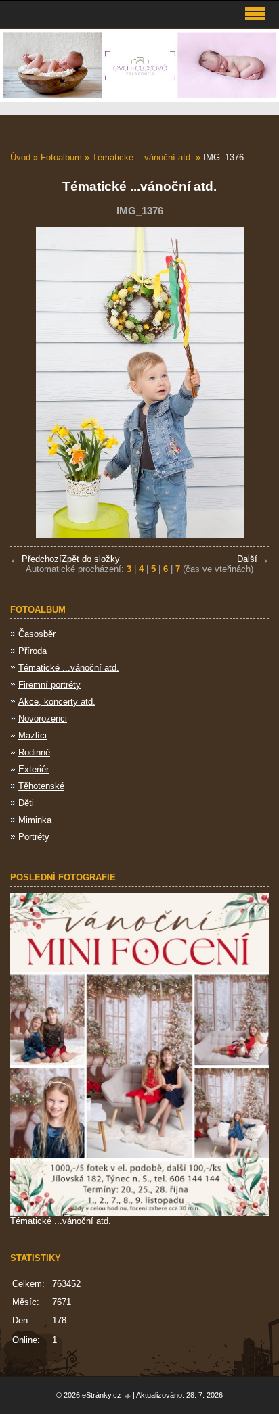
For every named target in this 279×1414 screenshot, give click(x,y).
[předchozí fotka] (32, 382)
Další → (253, 559)
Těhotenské (41, 786)
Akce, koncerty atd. (56, 702)
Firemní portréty (49, 685)
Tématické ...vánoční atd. (142, 157)
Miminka (34, 820)
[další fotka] (247, 382)
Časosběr (37, 634)
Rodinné (34, 752)
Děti (26, 803)
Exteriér (33, 769)
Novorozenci (42, 718)
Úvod (20, 157)
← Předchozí (36, 559)
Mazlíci (32, 735)
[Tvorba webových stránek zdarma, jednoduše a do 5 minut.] (128, 1396)
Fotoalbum (61, 157)
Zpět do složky (91, 559)
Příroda (32, 651)
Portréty (33, 837)
